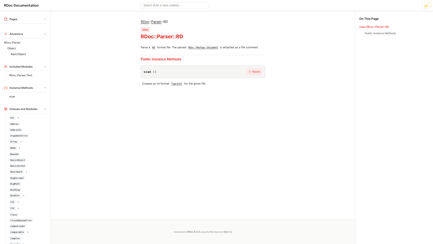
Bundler (15, 195)
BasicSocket (17, 166)
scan (12, 96)
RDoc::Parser (12, 42)
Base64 (14, 154)
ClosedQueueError (21, 220)
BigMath (15, 183)
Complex (15, 238)
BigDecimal (17, 178)
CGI (12, 202)
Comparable (17, 232)
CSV (12, 208)
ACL (12, 117)
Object (11, 48)
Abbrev (14, 124)
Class (13, 214)
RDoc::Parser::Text (20, 75)
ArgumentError (19, 135)
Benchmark (16, 171)
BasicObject (18, 54)
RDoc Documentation (21, 5)
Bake (13, 148)
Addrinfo (15, 130)
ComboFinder (17, 226)
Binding (15, 189)
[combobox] (174, 5)
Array (13, 141)
